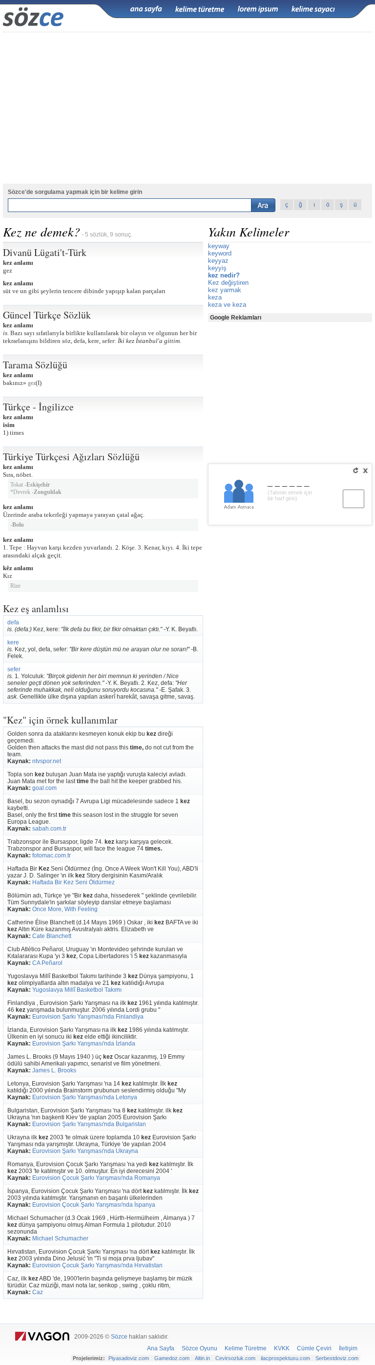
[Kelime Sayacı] (313, 9)
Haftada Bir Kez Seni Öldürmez (73, 882)
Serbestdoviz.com (336, 1358)
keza (215, 297)
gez (32, 383)
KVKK (282, 1348)
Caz (37, 1292)
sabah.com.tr (49, 828)
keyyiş (217, 268)
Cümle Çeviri (314, 1348)
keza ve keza (227, 304)
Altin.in (202, 1358)
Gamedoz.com (171, 1358)
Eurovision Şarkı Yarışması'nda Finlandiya (88, 1016)
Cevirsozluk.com (235, 1358)
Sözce (119, 1336)
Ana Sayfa (160, 1348)
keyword (219, 253)
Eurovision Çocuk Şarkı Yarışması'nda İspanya (93, 1204)
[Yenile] (355, 470)
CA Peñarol (47, 963)
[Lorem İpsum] (258, 9)
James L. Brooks (54, 1070)
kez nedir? (224, 275)
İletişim (348, 1348)
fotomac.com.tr (51, 855)
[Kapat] (365, 470)
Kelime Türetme (246, 1348)
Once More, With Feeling (65, 909)
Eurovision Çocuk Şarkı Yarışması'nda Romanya (96, 1177)
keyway (218, 246)
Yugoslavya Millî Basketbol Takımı (77, 989)
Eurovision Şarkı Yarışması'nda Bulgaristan (89, 1124)
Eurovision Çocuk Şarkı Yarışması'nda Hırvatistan (97, 1265)
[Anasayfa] (146, 9)
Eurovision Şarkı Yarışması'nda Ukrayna (85, 1151)
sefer (14, 669)
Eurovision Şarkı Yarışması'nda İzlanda (83, 1043)
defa (13, 622)
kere (13, 642)
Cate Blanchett (51, 936)
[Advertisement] (187, 108)
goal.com (44, 788)
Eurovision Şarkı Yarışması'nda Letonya (84, 1097)
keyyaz (218, 260)
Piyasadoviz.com (128, 1358)
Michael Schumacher (60, 1238)
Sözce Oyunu (199, 1348)
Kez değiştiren (228, 282)
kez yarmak (224, 290)
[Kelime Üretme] (199, 9)
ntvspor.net (46, 761)
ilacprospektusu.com (285, 1358)
